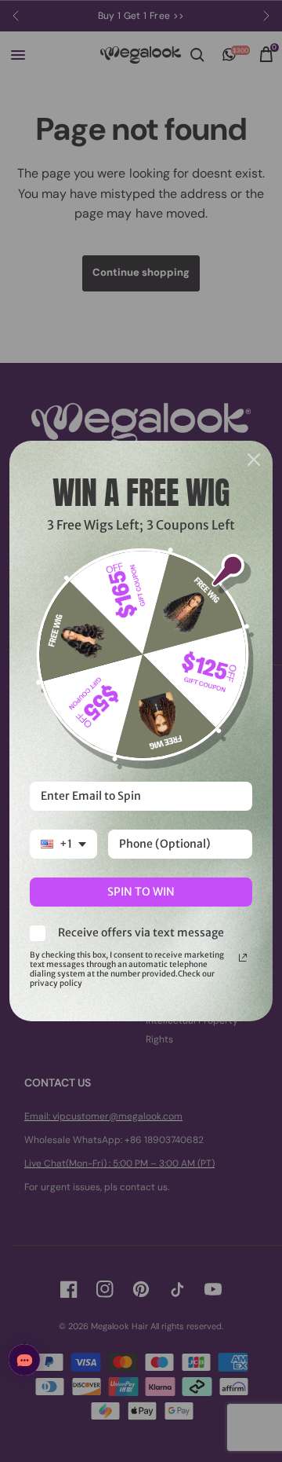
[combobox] (63, 844)
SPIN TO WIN (141, 892)
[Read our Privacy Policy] (242, 957)
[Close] (254, 459)
